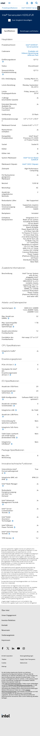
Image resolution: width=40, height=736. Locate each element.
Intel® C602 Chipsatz (30, 164)
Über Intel (5, 610)
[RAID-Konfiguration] (3, 399)
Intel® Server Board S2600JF (30, 159)
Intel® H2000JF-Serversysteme (32, 46)
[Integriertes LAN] (16, 410)
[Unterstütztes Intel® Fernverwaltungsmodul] (5, 473)
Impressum (6, 640)
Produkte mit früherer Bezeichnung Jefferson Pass (30, 53)
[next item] (38, 8)
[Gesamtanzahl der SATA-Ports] (12, 393)
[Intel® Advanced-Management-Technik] (3, 504)
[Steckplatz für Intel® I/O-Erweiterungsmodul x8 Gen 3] (10, 375)
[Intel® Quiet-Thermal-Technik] (9, 533)
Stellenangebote (8, 635)
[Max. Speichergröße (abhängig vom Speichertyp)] (13, 326)
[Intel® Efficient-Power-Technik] (14, 527)
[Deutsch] (31, 3)
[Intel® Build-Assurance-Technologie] (12, 521)
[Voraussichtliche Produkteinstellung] (3, 74)
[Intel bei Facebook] (2, 649)
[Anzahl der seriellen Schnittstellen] (14, 406)
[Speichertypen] (15, 308)
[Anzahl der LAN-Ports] (3, 416)
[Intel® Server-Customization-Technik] (9, 512)
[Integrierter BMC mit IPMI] (6, 479)
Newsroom (6, 630)
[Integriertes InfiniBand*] (11, 444)
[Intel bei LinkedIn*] (13, 649)
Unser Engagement (9, 615)
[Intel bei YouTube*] (18, 649)
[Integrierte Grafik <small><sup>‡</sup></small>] (3, 353)
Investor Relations (8, 620)
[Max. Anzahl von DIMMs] (8, 318)
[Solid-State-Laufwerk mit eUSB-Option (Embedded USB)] (17, 437)
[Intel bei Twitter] (8, 649)
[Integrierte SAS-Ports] (3, 429)
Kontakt (5, 625)
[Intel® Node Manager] (3, 486)
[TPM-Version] (13, 538)
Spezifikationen (9, 31)
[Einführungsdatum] (3, 61)
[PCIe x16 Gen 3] (15, 365)
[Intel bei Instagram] (23, 649)
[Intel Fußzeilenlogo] (6, 716)
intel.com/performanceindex (13, 683)
